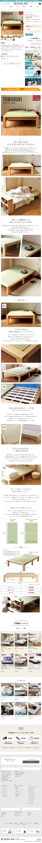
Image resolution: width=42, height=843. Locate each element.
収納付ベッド (17, 794)
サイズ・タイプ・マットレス (6, 773)
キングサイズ (31, 802)
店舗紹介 (21, 823)
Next (21, 23)
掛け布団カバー (4, 813)
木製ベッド (17, 788)
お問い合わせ (31, 761)
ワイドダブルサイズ (32, 799)
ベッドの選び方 (4, 796)
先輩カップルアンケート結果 (6, 780)
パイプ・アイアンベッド (19, 790)
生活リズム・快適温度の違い (6, 774)
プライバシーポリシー (29, 823)
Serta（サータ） (31, 788)
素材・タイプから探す (19, 785)
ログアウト (24, 824)
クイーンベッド (4, 791)
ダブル (29, 34)
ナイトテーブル (31, 803)
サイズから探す (4, 785)
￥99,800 (31, 590)
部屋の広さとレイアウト (6, 777)
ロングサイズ (4, 794)
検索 (40, 3)
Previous (3, 23)
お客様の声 (4, 830)
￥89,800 (31, 587)
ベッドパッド (17, 813)
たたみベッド (17, 796)
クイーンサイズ (31, 800)
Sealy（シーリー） (32, 790)
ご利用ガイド (24, 7)
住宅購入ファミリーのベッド (20, 771)
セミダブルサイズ (31, 796)
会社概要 (31, 7)
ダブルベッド (4, 790)
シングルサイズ (31, 794)
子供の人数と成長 (5, 776)
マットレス (17, 7)
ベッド (4, 7)
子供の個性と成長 (18, 774)
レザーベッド (17, 791)
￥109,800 (31, 592)
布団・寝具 (11, 7)
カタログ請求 (18, 830)
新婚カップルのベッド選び (6, 771)
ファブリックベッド (18, 793)
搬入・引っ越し (17, 776)
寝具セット (30, 813)
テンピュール (31, 791)
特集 (37, 7)
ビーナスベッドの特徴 (8, 823)
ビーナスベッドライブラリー (32, 831)
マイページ (18, 824)
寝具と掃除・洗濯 (5, 779)
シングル (29, 31)
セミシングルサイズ (32, 793)
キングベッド (4, 793)
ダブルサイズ (31, 797)
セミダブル (37, 31)
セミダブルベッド (5, 788)
